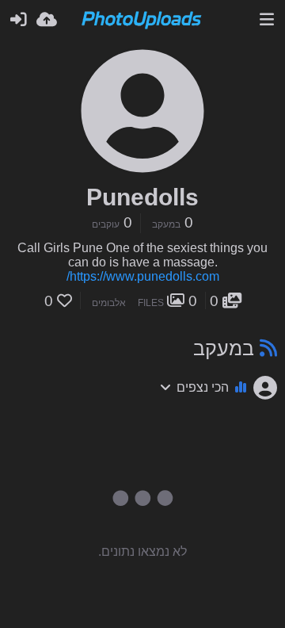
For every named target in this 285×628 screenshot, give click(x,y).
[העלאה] (46, 20)
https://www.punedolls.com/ (142, 276)
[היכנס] (18, 20)
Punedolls (142, 197)
